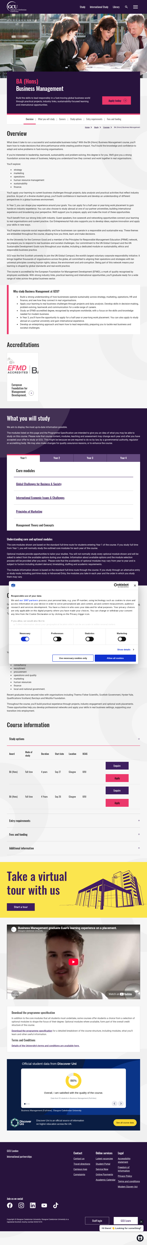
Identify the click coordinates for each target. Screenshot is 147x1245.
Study (82, 7)
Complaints (79, 1174)
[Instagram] (21, 1205)
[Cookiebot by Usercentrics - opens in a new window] (116, 585)
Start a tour (21, 907)
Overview (29, 119)
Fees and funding (114, 119)
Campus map (80, 1169)
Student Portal (103, 1164)
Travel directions (82, 1164)
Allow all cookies (115, 658)
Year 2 (57, 458)
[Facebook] (10, 1205)
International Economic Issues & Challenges (40, 497)
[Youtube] (44, 1205)
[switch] (57, 639)
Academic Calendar (105, 1179)
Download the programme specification (32, 1030)
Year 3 (90, 458)
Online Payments (104, 1174)
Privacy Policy (125, 1176)
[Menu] (135, 7)
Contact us (79, 1158)
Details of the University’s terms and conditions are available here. (46, 1045)
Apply (117, 778)
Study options (76, 119)
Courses (106, 127)
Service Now (102, 1169)
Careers (62, 119)
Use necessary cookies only (73, 658)
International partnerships (19, 1156)
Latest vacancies (104, 1158)
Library (116, 7)
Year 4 (123, 458)
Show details (123, 649)
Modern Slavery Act (128, 1186)
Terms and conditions (129, 1181)
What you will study (46, 119)
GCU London (12, 1151)
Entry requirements (94, 119)
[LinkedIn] (33, 1205)
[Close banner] (135, 585)
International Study (99, 7)
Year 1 (23, 458)
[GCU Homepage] (18, 7)
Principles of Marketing (29, 511)
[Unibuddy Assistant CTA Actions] (121, 1217)
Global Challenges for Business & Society (38, 484)
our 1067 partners (28, 600)
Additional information (74, 848)
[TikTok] (56, 1205)
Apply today (117, 100)
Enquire (117, 766)
